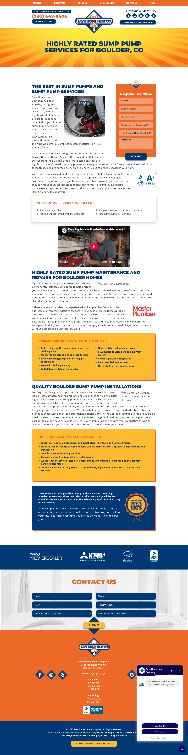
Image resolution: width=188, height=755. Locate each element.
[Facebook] (128, 15)
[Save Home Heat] (94, 21)
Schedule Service (44, 21)
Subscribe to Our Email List (94, 743)
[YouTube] (141, 15)
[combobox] (136, 125)
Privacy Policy (105, 732)
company (67, 164)
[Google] (135, 15)
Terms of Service (125, 732)
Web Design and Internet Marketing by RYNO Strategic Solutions (93, 735)
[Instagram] (147, 15)
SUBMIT (94, 625)
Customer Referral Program (137, 22)
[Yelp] (153, 15)
